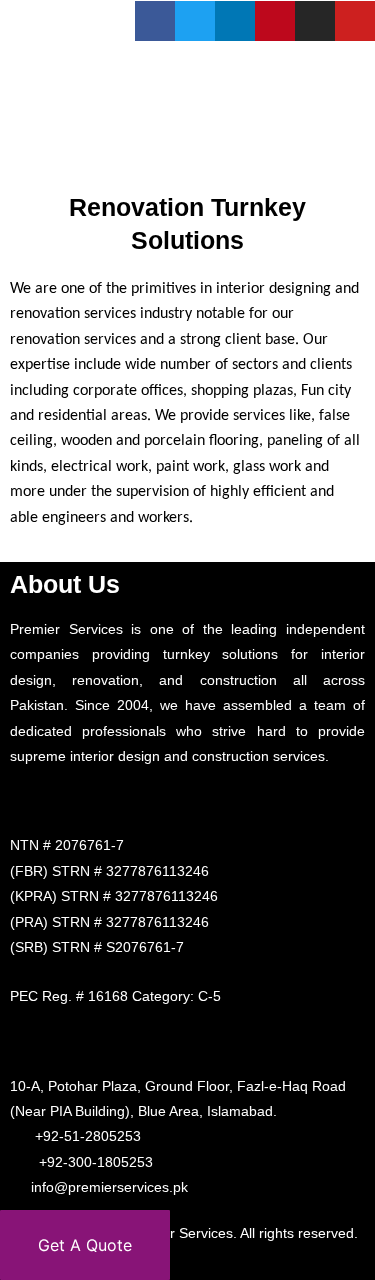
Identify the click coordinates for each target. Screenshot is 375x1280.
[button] (353, 143)
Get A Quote (85, 1245)
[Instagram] (315, 21)
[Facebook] (155, 21)
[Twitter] (195, 21)
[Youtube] (355, 21)
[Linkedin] (235, 21)
